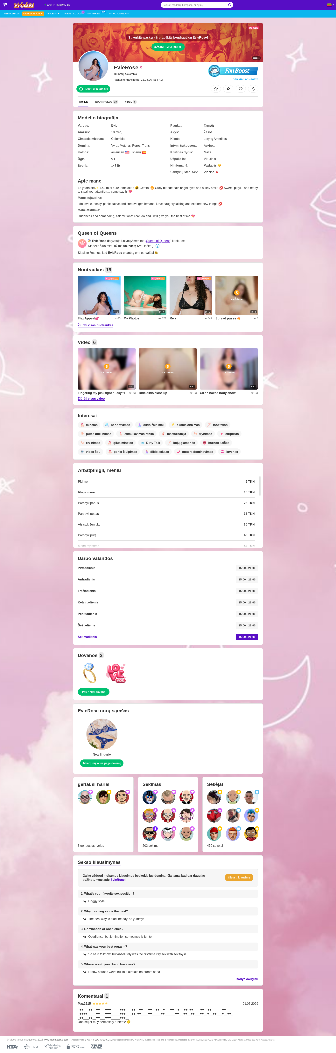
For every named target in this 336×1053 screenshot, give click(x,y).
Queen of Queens (158, 241)
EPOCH (88, 1040)
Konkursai (93, 13)
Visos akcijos (73, 13)
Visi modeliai (11, 13)
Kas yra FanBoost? (245, 78)
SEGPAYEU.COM (102, 1040)
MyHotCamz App (119, 13)
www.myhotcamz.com (56, 1039)
